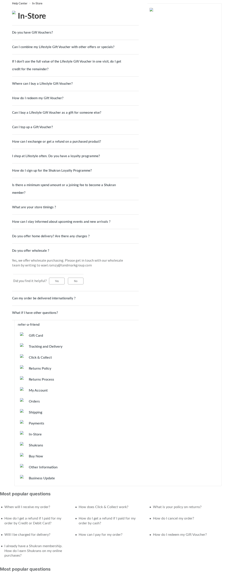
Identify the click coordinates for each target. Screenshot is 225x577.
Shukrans (36, 445)
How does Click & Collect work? (103, 507)
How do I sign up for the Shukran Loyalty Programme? (52, 170)
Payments (36, 423)
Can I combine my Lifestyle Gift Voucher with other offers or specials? (63, 47)
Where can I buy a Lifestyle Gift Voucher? (42, 83)
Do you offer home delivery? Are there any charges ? (51, 236)
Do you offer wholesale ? (30, 250)
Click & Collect (40, 357)
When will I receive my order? (27, 507)
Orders (34, 401)
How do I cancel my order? (173, 518)
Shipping (35, 412)
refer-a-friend (29, 324)
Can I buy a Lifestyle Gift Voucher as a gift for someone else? (56, 112)
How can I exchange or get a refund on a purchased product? (56, 141)
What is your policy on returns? (177, 507)
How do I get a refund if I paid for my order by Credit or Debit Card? (32, 521)
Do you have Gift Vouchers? (32, 32)
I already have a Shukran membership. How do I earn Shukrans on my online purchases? (33, 550)
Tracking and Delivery (45, 346)
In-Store (37, 3)
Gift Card (36, 335)
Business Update (42, 478)
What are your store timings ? (34, 207)
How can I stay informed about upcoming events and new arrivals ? (61, 221)
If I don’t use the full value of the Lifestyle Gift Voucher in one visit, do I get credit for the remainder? (66, 65)
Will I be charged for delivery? (27, 534)
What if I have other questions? (35, 313)
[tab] (75, 32)
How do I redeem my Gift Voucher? (38, 98)
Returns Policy (40, 368)
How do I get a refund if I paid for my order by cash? (107, 521)
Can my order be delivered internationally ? (44, 298)
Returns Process (41, 379)
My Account (38, 390)
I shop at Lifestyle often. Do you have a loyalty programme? (56, 156)
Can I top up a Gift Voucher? (32, 127)
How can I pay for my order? (100, 534)
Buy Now (36, 456)
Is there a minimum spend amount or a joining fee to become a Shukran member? (64, 188)
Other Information (43, 467)
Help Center (20, 3)
